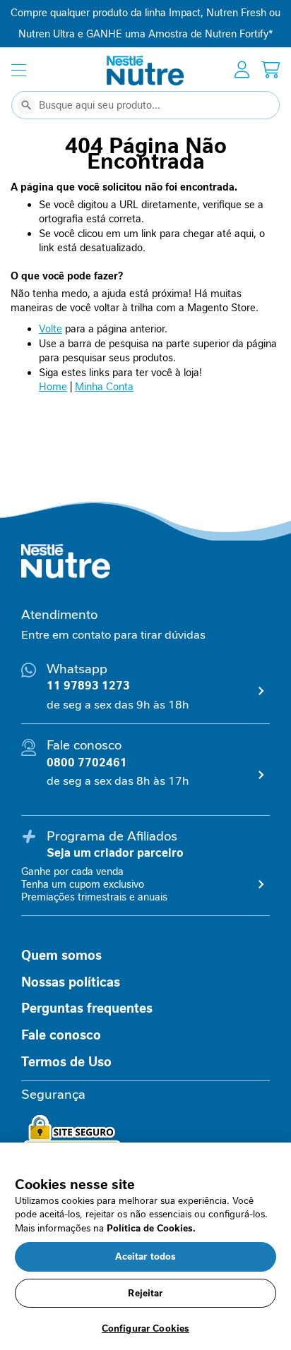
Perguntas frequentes (87, 1008)
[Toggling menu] (18, 70)
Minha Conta (104, 386)
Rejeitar (145, 1293)
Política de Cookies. (151, 1228)
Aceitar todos (146, 1256)
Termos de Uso (66, 1062)
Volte (50, 329)
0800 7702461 (87, 762)
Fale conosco (61, 1035)
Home (53, 386)
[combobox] (145, 105)
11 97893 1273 (88, 685)
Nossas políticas (70, 982)
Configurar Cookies (145, 1328)
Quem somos (61, 955)
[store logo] (145, 70)
